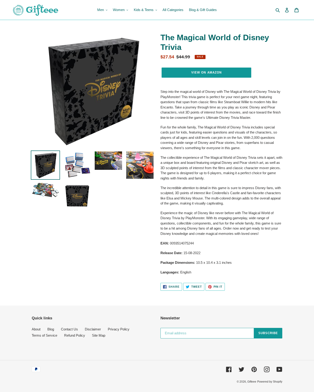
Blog (50, 329)
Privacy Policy (118, 329)
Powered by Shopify (269, 381)
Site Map (98, 335)
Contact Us (69, 329)
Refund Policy (74, 335)
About (36, 329)
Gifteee (251, 381)
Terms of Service (44, 335)
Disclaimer (93, 329)
